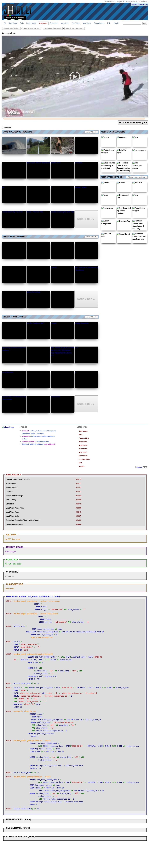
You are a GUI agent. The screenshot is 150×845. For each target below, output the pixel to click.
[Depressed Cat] (124, 197)
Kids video (13, 23)
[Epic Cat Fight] (124, 152)
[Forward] (121, 137)
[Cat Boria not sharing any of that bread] (108, 166)
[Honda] (105, 137)
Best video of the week (53, 28)
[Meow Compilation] (108, 222)
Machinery (87, 23)
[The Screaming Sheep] (139, 166)
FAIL (109, 23)
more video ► (91, 132)
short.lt (139, 467)
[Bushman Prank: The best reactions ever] (139, 237)
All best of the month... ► (137, 177)
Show (27, 819)
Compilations (99, 23)
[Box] (135, 137)
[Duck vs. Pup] (123, 221)
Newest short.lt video (11, 28)
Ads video (76, 23)
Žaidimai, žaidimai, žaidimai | (38, 444)
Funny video (31, 23)
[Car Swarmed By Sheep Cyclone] (124, 211)
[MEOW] (105, 183)
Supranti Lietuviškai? (139, 4)
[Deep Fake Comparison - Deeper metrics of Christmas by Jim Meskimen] (124, 168)
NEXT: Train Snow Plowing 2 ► (133, 122)
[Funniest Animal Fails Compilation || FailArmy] (139, 225)
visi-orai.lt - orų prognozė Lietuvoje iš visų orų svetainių (126, 1)
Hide (56, 596)
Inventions (65, 23)
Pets (22, 23)
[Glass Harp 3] (139, 150)
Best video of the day (31, 28)
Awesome (43, 23)
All (5, 23)
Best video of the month (74, 28)
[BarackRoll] (107, 208)
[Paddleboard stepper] (108, 152)
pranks (116, 23)
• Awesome (7, 127)
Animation (54, 23)
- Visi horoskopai (35, 441)
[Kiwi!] (104, 195)
